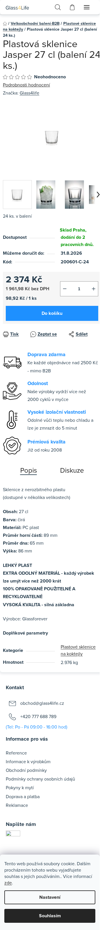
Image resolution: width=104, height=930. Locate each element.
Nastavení (49, 897)
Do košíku (52, 313)
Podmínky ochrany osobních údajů (40, 779)
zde (8, 882)
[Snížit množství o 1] (64, 289)
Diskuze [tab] (72, 470)
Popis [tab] (28, 470)
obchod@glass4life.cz (42, 703)
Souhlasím (50, 915)
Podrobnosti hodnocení (26, 85)
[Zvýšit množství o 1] (93, 289)
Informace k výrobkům (28, 761)
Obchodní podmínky (26, 770)
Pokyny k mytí (20, 787)
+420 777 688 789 (38, 716)
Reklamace (17, 805)
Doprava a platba (23, 796)
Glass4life (29, 93)
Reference (16, 753)
